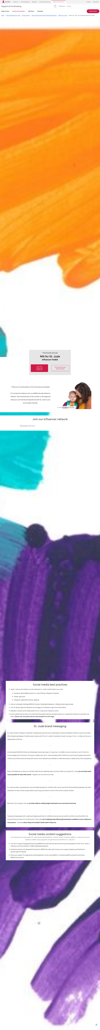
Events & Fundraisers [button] (18, 11)
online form (31, 426)
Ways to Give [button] (5, 11)
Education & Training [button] (44, 2)
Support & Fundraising (11, 6)
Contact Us (96, 2)
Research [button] (34, 2)
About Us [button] (15, 2)
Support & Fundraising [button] (58, 2)
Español (63, 6)
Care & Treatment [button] (25, 2)
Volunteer (40, 11)
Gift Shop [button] (31, 11)
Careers (88, 2)
